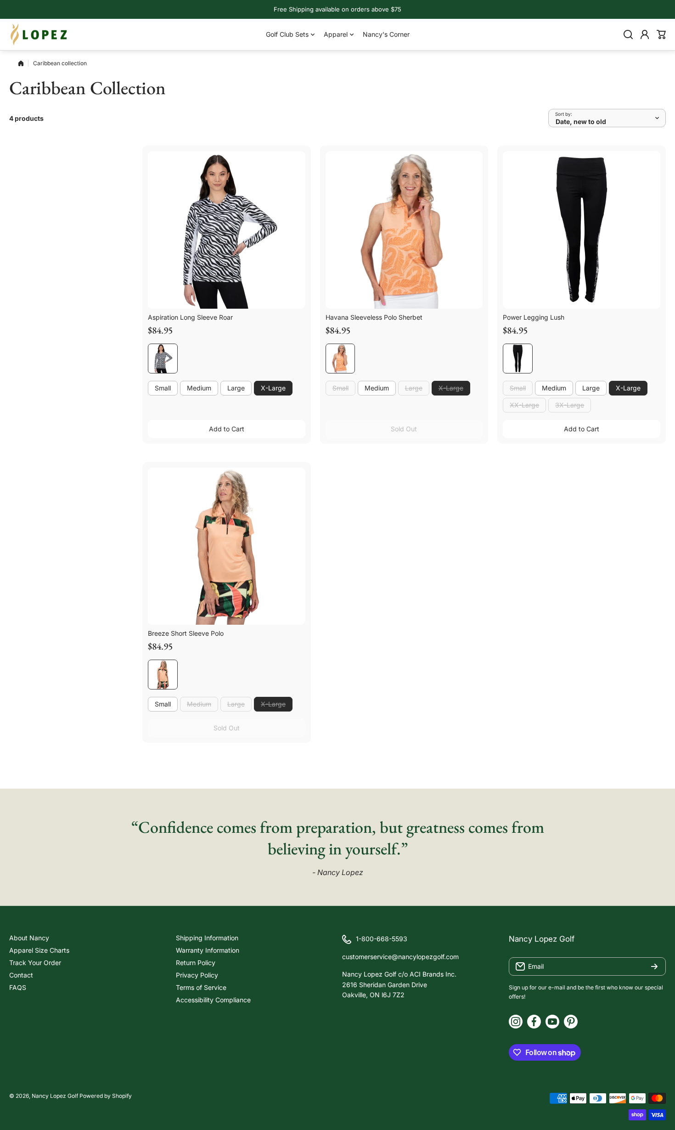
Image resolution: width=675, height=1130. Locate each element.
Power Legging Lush (533, 317)
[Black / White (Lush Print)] (518, 358)
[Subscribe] (654, 966)
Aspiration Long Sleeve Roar (190, 317)
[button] (661, 34)
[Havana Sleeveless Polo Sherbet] (404, 230)
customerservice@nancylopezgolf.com (400, 956)
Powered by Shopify (105, 1095)
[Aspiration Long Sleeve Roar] (226, 230)
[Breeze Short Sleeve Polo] (226, 546)
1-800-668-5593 (381, 939)
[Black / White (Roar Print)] (163, 358)
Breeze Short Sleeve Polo (186, 633)
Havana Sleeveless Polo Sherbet (374, 317)
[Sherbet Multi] (163, 674)
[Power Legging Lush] (581, 230)
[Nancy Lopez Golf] (39, 34)
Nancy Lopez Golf (55, 1095)
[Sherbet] (340, 358)
